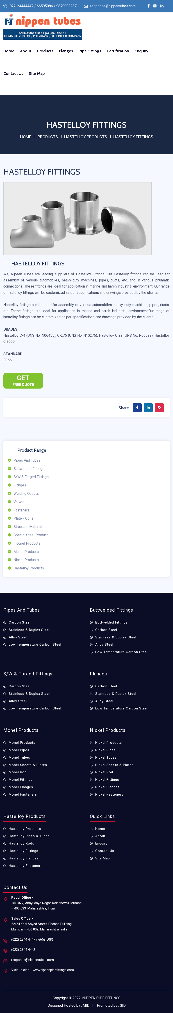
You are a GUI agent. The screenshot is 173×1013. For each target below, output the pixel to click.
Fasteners (22, 510)
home (25, 136)
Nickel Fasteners (109, 794)
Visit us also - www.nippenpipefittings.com (42, 970)
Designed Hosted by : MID (68, 1005)
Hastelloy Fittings (23, 851)
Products (45, 50)
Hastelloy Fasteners (26, 866)
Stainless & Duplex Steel (29, 630)
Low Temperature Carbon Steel (35, 644)
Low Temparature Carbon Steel (121, 652)
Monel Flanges (21, 787)
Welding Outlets (26, 493)
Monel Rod (18, 772)
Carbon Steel (20, 622)
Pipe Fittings (90, 50)
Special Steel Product (31, 535)
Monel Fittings (21, 780)
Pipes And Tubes (27, 460)
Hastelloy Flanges (24, 858)
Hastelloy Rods (21, 843)
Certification (118, 50)
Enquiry (141, 50)
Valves (19, 502)
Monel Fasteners (23, 794)
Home (8, 50)
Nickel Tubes (106, 757)
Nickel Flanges (107, 787)
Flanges (66, 50)
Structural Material (28, 527)
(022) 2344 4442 (23, 950)
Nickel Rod (104, 772)
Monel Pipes (19, 750)
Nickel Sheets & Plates (114, 765)
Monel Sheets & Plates (28, 765)
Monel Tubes (19, 757)
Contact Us (13, 73)
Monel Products (26, 552)
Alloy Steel (18, 637)
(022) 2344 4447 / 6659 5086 (32, 939)
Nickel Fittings (107, 780)
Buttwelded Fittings (29, 469)
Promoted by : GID (111, 1005)
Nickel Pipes (105, 750)
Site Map (37, 73)
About (25, 50)
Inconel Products (27, 543)
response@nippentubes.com (113, 6)
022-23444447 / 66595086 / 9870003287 (43, 6)
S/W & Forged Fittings (31, 477)
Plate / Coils (23, 518)
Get (23, 380)
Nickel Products (26, 560)
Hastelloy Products (29, 568)
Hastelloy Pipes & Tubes (29, 836)
